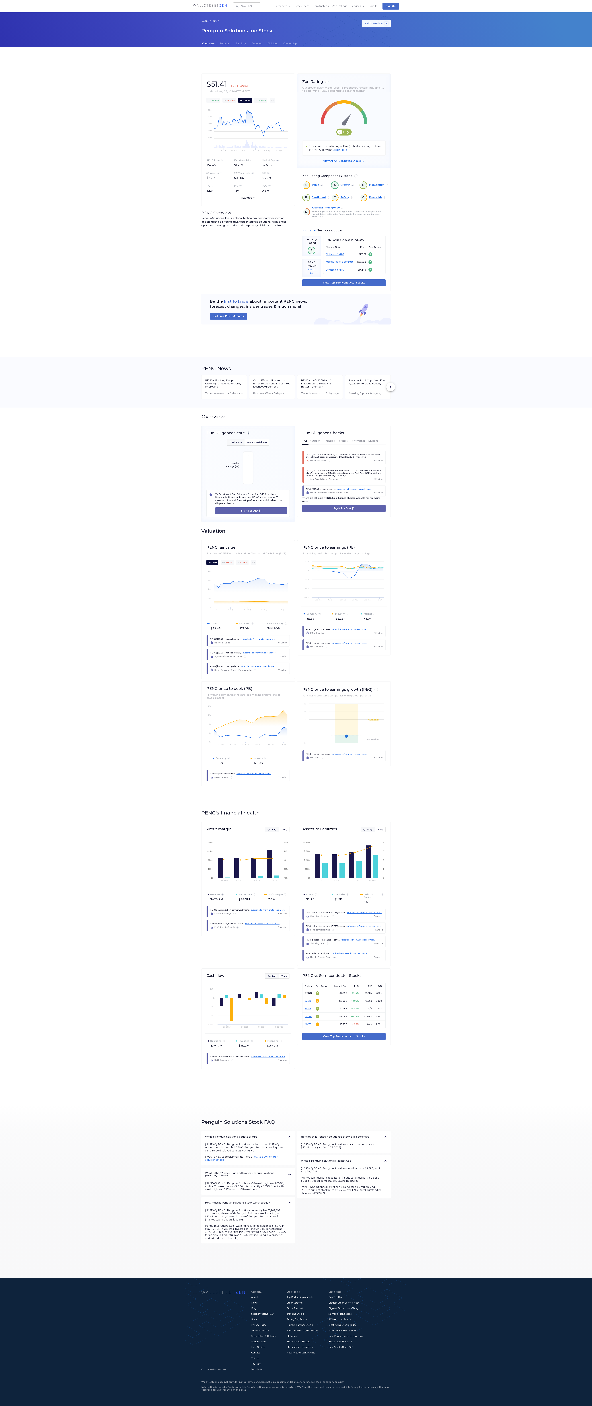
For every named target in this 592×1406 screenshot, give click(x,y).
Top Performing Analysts (300, 1297)
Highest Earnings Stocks (300, 1325)
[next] (390, 387)
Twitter (255, 1358)
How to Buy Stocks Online (301, 1352)
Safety (344, 197)
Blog (253, 1308)
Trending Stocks (295, 1313)
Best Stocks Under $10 (341, 1347)
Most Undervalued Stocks (342, 1330)
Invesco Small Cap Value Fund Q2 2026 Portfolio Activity (367, 382)
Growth (345, 185)
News (254, 1302)
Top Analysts (321, 6)
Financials (375, 197)
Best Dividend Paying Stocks (302, 1330)
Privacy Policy (258, 1325)
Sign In (373, 6)
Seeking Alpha (358, 393)
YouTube (256, 1363)
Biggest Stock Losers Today (344, 1308)
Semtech (331, 270)
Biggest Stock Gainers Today (344, 1302)
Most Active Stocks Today (342, 1325)
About (254, 1297)
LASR (308, 1001)
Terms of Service (260, 1330)
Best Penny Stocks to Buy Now (346, 1336)
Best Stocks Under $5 (340, 1341)
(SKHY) (340, 254)
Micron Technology (336, 262)
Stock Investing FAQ (262, 1313)
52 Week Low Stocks (340, 1319)
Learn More (340, 149)
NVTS (308, 1024)
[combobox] (246, 6)
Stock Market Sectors (298, 1341)
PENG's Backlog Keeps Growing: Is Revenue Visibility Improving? (223, 383)
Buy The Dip (335, 1297)
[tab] (208, 43)
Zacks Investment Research (216, 393)
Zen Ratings (339, 6)
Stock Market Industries (299, 1347)
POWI (308, 1016)
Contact (255, 1352)
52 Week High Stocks (340, 1313)
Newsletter (257, 1369)
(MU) (350, 262)
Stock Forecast (295, 1308)
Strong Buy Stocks (297, 1319)
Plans (254, 1319)
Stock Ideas (302, 6)
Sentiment (319, 197)
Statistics (291, 1336)
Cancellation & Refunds (263, 1336)
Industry (309, 230)
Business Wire (262, 393)
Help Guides (257, 1347)
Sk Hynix (331, 254)
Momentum (376, 185)
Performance (258, 1341)
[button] (248, 1136)
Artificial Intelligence (326, 207)
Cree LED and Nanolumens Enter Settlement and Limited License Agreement (271, 383)
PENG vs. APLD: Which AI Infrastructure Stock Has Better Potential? (316, 383)
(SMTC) (340, 270)
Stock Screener (295, 1302)
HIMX (308, 1008)
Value (315, 185)
